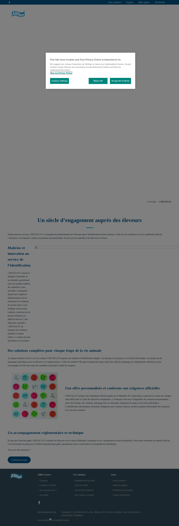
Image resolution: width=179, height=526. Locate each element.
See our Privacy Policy (61, 73)
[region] (90, 71)
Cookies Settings (59, 81)
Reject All (98, 81)
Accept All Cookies (120, 81)
